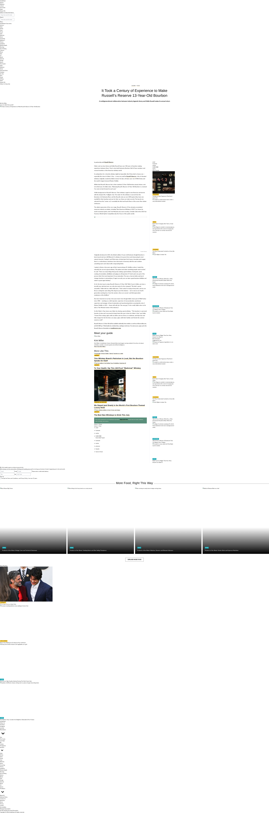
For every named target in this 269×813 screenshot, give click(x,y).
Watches (2, 35)
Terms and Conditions (12, 478)
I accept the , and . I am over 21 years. (19, 478)
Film (1, 53)
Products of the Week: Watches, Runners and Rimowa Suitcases (155, 550)
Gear (1, 33)
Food (1, 30)
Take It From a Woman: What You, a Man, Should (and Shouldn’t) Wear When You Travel (163, 280)
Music (1, 52)
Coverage (2, 740)
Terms (1, 802)
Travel (1, 32)
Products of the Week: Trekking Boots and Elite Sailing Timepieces (88, 550)
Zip (15, 474)
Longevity (2, 43)
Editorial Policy (3, 797)
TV (0, 55)
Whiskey (97, 355)
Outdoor (2, 72)
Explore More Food (134, 559)
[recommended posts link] (33, 521)
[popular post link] (164, 182)
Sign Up (2, 476)
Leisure (1, 2)
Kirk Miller (4, 103)
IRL (1, 742)
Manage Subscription (5, 809)
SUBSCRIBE (98, 436)
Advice (1, 775)
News (154, 377)
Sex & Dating (3, 48)
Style (1, 27)
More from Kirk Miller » (100, 346)
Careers (2, 805)
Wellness (2, 4)
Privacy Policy (24, 478)
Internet (2, 59)
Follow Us (2, 12)
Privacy (2, 804)
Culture (2, 6)
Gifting (1, 79)
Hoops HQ (2, 11)
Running (2, 47)
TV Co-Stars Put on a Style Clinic (8, 604)
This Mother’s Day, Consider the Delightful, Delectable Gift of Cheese (17, 719)
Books (1, 57)
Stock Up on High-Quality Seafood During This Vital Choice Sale (16, 681)
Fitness (2, 42)
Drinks (1, 28)
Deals (1, 9)
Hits (1, 737)
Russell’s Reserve (108, 162)
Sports (1, 62)
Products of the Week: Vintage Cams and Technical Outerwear (19, 550)
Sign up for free (124, 419)
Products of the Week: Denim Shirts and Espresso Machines (221, 550)
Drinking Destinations (100, 402)
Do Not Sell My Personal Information (9, 810)
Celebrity (3, 602)
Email (16, 471)
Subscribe (7, 12)
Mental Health (3, 45)
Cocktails (155, 249)
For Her (2, 74)
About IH (2, 795)
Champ (2, 744)
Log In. (103, 438)
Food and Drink (4, 70)
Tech (1, 75)
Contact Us (3, 799)
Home (1, 69)
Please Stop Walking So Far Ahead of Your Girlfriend (13, 642)
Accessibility (3, 807)
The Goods (2, 7)
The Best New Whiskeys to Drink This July (112, 415)
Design (1, 60)
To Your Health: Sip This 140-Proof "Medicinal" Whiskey (117, 368)
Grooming (2, 38)
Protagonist (3, 745)
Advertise (2, 800)
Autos (1, 37)
